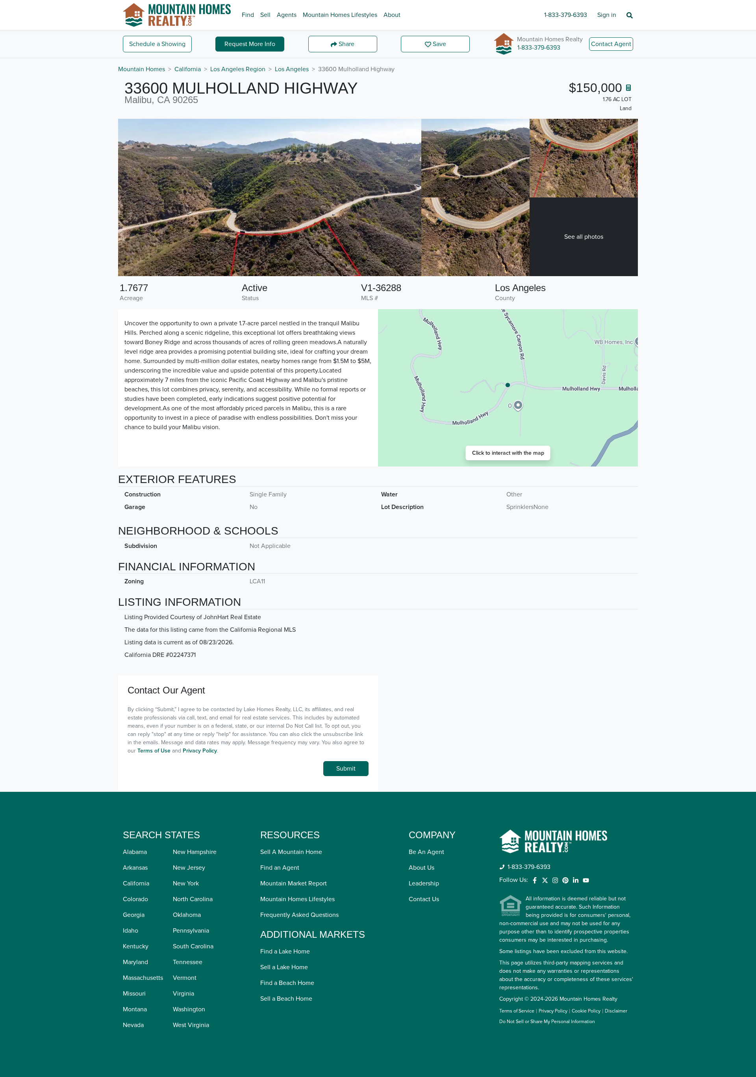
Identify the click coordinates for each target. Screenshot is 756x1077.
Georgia (134, 915)
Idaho (130, 931)
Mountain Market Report (293, 883)
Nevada (133, 1025)
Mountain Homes (141, 69)
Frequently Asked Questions (299, 915)
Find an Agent (279, 868)
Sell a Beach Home (286, 999)
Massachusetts (143, 978)
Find (248, 15)
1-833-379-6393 (565, 15)
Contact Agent (611, 44)
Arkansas (135, 868)
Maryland (135, 962)
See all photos (583, 237)
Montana (135, 1009)
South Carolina (193, 946)
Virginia (183, 994)
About (392, 15)
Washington (189, 1009)
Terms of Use (153, 750)
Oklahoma (187, 915)
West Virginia (191, 1025)
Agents (286, 15)
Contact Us (424, 899)
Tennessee (187, 962)
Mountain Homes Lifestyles (340, 15)
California (187, 69)
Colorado (135, 899)
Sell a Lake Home (284, 967)
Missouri (134, 994)
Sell (265, 15)
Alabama (135, 852)
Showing (157, 44)
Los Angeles (292, 69)
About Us (421, 868)
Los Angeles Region (237, 69)
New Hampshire (195, 852)
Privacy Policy (200, 750)
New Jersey (189, 868)
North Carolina (193, 899)
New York (186, 883)
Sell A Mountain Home (291, 852)
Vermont (184, 978)
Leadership (424, 883)
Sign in (606, 15)
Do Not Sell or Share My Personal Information (547, 1022)
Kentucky (135, 946)
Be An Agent (426, 852)
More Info (249, 44)
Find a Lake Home (285, 951)
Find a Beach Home (287, 983)
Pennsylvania (191, 931)
